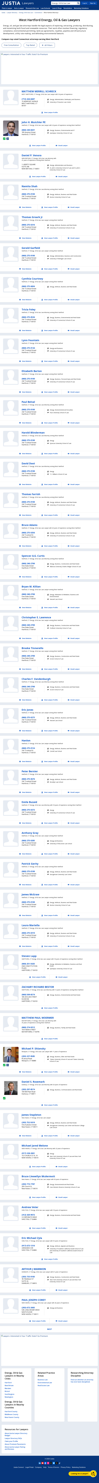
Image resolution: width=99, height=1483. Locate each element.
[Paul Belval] (11, 408)
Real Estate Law (44, 1385)
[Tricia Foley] (11, 315)
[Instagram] (48, 1463)
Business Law (43, 1380)
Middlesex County (11, 1414)
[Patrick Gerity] (11, 869)
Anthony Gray (30, 832)
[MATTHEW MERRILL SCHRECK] (11, 97)
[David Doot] (11, 469)
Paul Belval (28, 401)
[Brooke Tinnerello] (11, 654)
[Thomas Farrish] (11, 500)
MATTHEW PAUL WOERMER (38, 1017)
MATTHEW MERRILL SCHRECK (39, 91)
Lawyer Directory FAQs (13, 1438)
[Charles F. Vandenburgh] (11, 685)
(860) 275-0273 (28, 717)
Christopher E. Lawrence (36, 617)
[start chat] (93, 1473)
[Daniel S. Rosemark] (11, 1087)
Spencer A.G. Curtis (33, 555)
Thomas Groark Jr (32, 217)
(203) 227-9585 (28, 1056)
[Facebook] (45, 1463)
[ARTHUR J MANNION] (11, 1275)
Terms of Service (53, 1467)
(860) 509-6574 (28, 994)
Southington (9, 1394)
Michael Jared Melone (35, 1145)
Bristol (7, 1391)
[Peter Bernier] (11, 777)
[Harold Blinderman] (11, 438)
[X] (56, 1463)
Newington (9, 1397)
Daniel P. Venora (31, 155)
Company (38, 1467)
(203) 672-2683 (28, 1307)
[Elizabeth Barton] (11, 377)
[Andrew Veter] (11, 1213)
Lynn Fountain (30, 340)
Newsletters (68, 8)
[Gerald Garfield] (11, 254)
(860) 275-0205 (28, 840)
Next (49, 1329)
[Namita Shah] (11, 192)
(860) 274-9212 (28, 1027)
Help (44, 1467)
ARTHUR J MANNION (34, 1269)
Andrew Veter (30, 1207)
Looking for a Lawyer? (79, 1474)
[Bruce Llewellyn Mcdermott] (11, 1182)
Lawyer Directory (12, 12)
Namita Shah (29, 186)
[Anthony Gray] (11, 839)
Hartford (8, 1383)
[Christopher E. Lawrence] (11, 623)
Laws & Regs (57, 8)
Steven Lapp (29, 956)
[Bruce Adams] (11, 531)
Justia (3, 12)
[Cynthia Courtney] (11, 284)
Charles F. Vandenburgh (36, 679)
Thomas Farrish (31, 494)
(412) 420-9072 (28, 1214)
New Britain (9, 1385)
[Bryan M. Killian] (11, 592)
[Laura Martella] (11, 931)
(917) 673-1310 (28, 1245)
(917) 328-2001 (28, 1153)
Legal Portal (29, 1467)
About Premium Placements (15, 1444)
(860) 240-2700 (28, 563)
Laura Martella (31, 925)
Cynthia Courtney (32, 278)
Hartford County (11, 1411)
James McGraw (30, 894)
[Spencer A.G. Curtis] (11, 562)
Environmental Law (45, 1383)
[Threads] (51, 1463)
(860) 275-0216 (28, 224)
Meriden (8, 1388)
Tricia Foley (28, 309)
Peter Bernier (30, 771)
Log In (85, 3)
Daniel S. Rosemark (33, 1081)
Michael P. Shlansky (34, 1048)
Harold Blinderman (33, 432)
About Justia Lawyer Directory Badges (16, 1434)
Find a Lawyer (7, 8)
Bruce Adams (29, 525)
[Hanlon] (11, 746)
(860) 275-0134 (28, 748)
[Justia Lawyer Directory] (11, 3)
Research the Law (32, 8)
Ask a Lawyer (19, 8)
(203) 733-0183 (28, 1276)
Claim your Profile (11, 1441)
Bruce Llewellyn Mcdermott (38, 1176)
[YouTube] (42, 1463)
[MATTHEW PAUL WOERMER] (11, 1024)
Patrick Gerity (30, 863)
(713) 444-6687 (28, 99)
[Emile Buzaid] (11, 808)
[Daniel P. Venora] (11, 161)
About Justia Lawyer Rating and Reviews (15, 1448)
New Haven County (12, 1417)
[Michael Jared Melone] (11, 1151)
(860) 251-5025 (28, 963)
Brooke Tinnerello (32, 648)
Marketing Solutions (81, 8)
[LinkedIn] (40, 1463)
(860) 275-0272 (28, 809)
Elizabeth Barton (32, 371)
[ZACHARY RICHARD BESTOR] (11, 993)
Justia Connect (19, 1467)
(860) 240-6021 (28, 130)
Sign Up (92, 3)
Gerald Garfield (31, 248)
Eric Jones (27, 709)
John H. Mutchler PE (34, 122)
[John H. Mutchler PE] (11, 128)
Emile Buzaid (29, 802)
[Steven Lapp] (11, 962)
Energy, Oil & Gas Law (26, 12)
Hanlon (26, 740)
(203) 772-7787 (28, 1184)
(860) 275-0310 (28, 933)
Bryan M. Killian (31, 586)
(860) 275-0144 (28, 348)
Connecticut (38, 12)
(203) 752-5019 (28, 1122)
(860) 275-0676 (28, 779)
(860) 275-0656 (28, 286)
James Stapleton (31, 1114)
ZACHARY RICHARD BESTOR (38, 987)
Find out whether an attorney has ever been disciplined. (82, 1381)
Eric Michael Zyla (32, 1238)
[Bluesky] (54, 1463)
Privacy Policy (65, 1467)
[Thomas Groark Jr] (11, 223)
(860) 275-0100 (28, 194)
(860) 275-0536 (28, 317)
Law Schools (45, 8)
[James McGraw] (11, 900)
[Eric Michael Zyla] (11, 1244)
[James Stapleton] (11, 1121)
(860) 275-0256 (28, 532)
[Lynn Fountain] (11, 346)
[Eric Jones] (11, 716)
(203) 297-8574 (28, 1089)
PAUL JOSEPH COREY (34, 1300)
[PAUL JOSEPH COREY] (11, 1306)
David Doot (28, 463)
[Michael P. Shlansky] (11, 1054)
